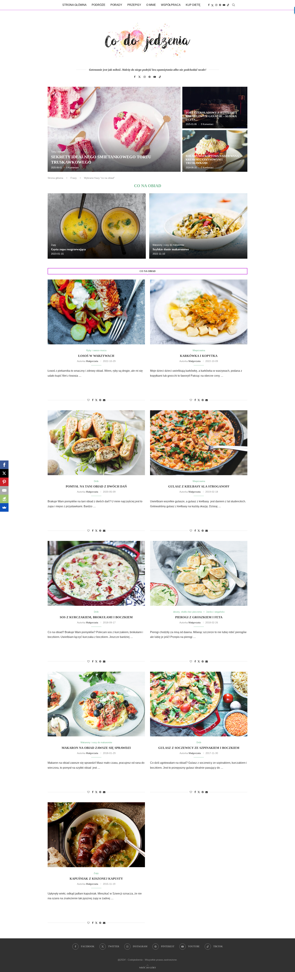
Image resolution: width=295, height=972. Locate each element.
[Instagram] (216, 5)
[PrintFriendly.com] (4, 499)
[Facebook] (208, 5)
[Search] (233, 5)
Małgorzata (92, 361)
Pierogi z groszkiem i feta (198, 617)
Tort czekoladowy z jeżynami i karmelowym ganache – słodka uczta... (211, 116)
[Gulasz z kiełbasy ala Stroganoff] (198, 442)
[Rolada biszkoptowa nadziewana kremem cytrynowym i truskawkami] (214, 151)
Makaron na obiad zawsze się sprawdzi (96, 748)
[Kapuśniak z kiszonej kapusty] (96, 834)
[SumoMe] (4, 507)
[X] (4, 473)
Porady (116, 4)
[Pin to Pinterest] (100, 400)
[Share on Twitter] (96, 399)
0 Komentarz (72, 167)
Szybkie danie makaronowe (171, 249)
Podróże (98, 4)
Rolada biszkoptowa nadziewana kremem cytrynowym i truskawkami (212, 160)
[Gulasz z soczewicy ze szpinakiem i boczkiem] (198, 704)
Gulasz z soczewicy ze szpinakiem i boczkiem (198, 748)
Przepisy (134, 4)
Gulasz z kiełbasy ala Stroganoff (198, 486)
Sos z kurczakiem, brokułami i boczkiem (96, 617)
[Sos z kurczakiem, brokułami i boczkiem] (96, 573)
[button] (54, 129)
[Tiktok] (228, 5)
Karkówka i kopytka (198, 356)
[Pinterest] (220, 5)
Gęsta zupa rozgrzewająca (68, 249)
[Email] (4, 490)
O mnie (151, 4)
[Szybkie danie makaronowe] (198, 226)
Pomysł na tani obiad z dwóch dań (96, 486)
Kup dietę (193, 4)
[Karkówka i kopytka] (198, 311)
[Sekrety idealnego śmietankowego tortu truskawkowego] (114, 129)
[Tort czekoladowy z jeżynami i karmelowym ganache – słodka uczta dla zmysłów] (214, 107)
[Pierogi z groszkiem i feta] (198, 573)
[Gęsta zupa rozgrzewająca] (97, 226)
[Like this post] (88, 400)
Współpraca (171, 4)
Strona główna (74, 4)
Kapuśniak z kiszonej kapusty (96, 878)
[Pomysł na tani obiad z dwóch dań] (96, 442)
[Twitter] (212, 5)
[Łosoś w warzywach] (96, 311)
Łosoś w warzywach (96, 356)
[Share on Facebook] (92, 400)
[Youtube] (224, 5)
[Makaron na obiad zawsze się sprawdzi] (96, 704)
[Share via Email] (104, 400)
